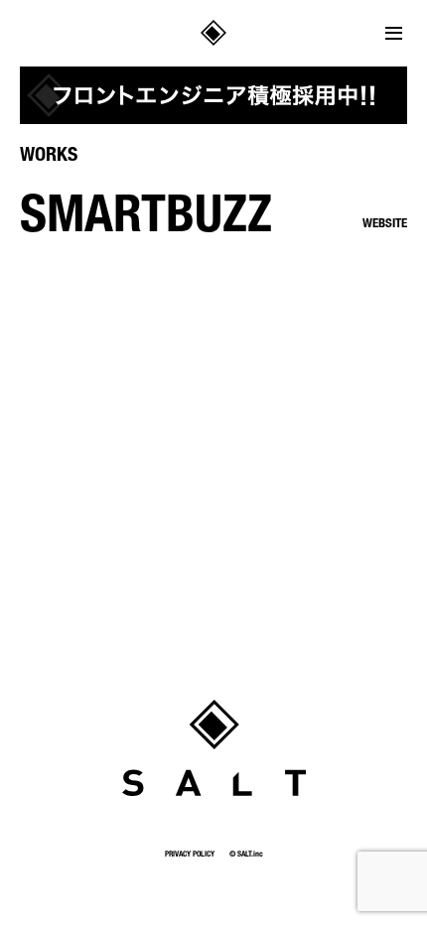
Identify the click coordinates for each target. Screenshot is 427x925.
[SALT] (214, 748)
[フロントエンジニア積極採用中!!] (213, 95)
